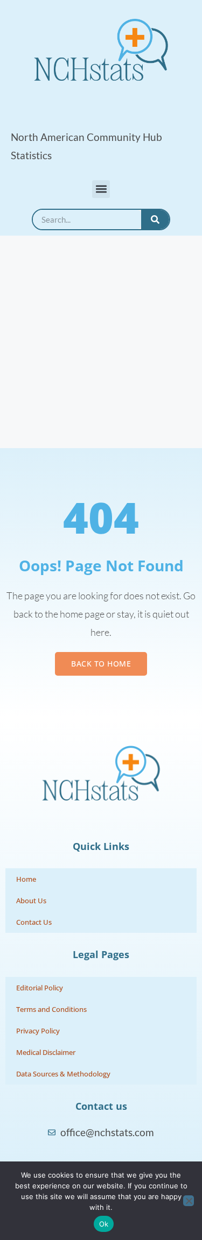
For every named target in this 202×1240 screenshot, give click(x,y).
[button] (101, 189)
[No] (188, 1200)
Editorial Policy (39, 988)
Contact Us (34, 922)
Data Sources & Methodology (63, 1074)
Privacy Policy (38, 1031)
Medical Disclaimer (45, 1052)
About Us (31, 900)
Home (26, 879)
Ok (104, 1224)
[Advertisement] (101, 342)
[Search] (155, 219)
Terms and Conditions (51, 1009)
